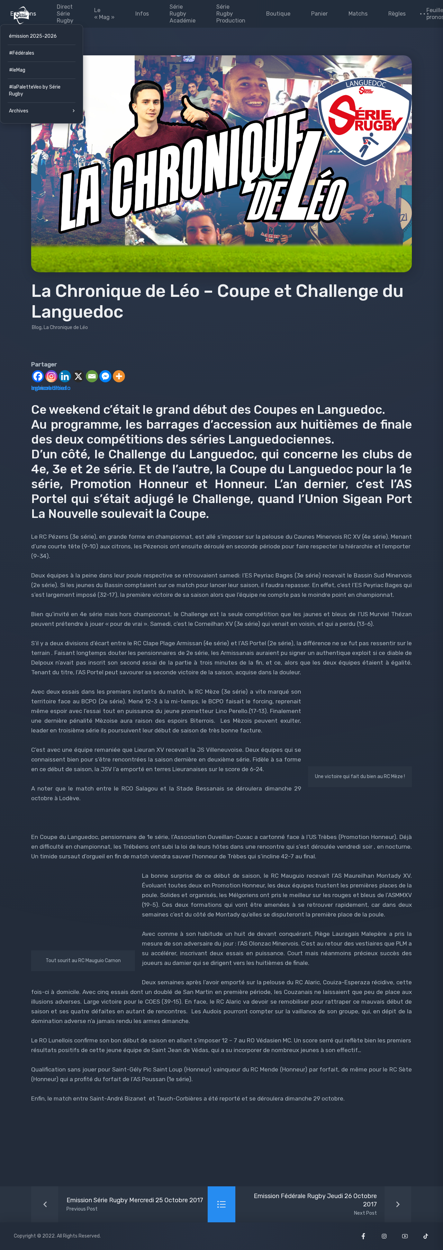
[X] (78, 376)
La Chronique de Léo (66, 327)
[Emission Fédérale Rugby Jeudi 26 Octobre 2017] (323, 1204)
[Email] (92, 376)
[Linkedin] (65, 376)
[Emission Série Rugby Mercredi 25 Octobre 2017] (119, 1204)
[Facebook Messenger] (105, 376)
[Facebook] (38, 376)
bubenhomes (49, 387)
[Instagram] (51, 376)
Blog (37, 327)
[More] (119, 376)
